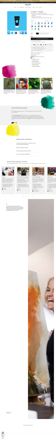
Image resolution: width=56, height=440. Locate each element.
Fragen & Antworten (5, 2)
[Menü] (4, 431)
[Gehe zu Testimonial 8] (30, 196)
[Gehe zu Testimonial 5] (28, 196)
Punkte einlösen (27, 2)
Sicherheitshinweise (35, 64)
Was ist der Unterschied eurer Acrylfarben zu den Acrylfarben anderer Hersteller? (25, 144)
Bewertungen (18, 2)
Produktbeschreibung (35, 59)
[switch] (3, 436)
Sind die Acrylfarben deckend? (22, 147)
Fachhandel (13, 2)
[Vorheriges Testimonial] (23, 196)
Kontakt (10, 2)
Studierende (32, 2)
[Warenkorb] (53, 5)
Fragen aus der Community (36, 66)
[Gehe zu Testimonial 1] (25, 196)
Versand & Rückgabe (35, 61)
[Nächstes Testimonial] (32, 196)
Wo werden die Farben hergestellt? (23, 154)
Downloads (22, 2)
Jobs (35, 2)
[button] (17, 7)
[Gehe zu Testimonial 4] (27, 196)
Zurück (7, 21)
